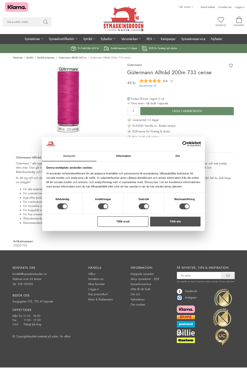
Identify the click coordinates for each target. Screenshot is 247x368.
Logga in (239, 7)
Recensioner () (147, 85)
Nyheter (216, 39)
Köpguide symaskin (142, 274)
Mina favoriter (96, 284)
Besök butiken (208, 7)
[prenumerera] (228, 275)
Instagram (191, 297)
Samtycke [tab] (69, 155)
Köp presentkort (98, 294)
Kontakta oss (225, 7)
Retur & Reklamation (100, 299)
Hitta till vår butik (140, 289)
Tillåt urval (122, 221)
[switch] (103, 206)
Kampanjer (168, 39)
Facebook (191, 291)
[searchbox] (21, 21)
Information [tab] (123, 155)
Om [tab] (177, 155)
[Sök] (46, 21)
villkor (67, 336)
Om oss (135, 294)
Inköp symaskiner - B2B (145, 279)
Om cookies (138, 304)
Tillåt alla (175, 221)
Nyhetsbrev (138, 299)
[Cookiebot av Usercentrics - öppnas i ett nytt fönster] (185, 144)
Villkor (92, 274)
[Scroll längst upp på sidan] (229, 363)
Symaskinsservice (193, 39)
